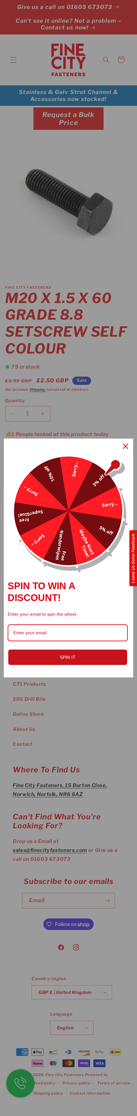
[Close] (125, 446)
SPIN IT (68, 657)
